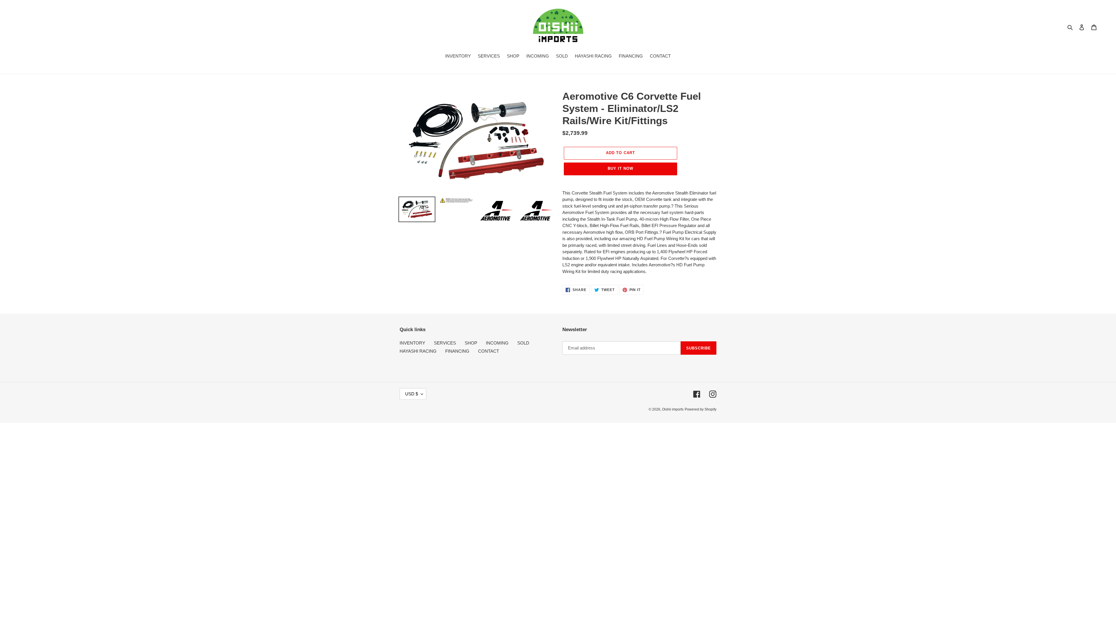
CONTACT (488, 351)
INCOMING (497, 342)
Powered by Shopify (700, 409)
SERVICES (445, 342)
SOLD (523, 342)
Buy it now (620, 168)
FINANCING (457, 351)
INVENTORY (412, 342)
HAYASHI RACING (418, 351)
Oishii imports (673, 409)
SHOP (471, 342)
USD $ (411, 393)
